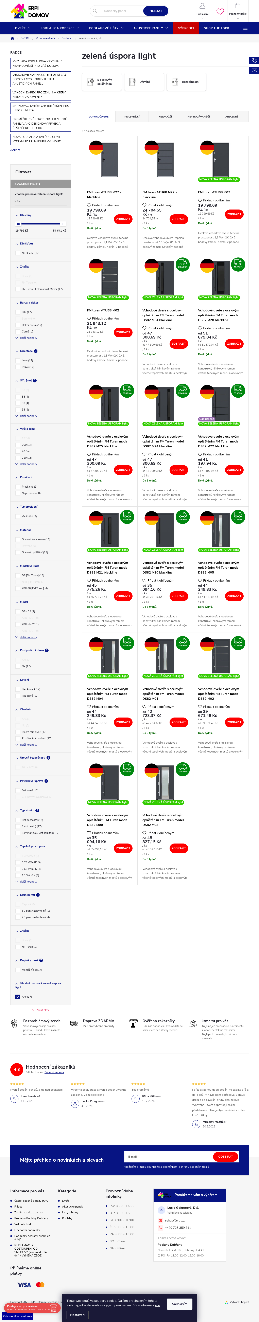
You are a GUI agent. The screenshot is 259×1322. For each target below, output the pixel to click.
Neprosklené (31, 493)
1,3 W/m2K (30, 856)
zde (157, 1305)
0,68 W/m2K (31, 869)
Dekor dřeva (31, 325)
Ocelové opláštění (34, 552)
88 (25, 397)
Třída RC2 (29, 767)
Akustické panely (72, 1206)
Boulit (27, 276)
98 (25, 410)
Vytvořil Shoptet (239, 1302)
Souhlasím (179, 1304)
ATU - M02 (30, 624)
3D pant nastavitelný (36, 911)
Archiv (15, 149)
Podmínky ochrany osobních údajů (32, 1237)
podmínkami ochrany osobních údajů (186, 1167)
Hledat (156, 11)
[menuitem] (23, 28)
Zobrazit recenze (54, 1072)
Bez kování (30, 689)
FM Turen (29, 283)
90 (25, 403)
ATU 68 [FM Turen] (34, 588)
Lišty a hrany (70, 1212)
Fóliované (30, 790)
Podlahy (67, 1218)
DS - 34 (28, 611)
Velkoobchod (22, 1224)
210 (26, 458)
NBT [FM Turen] (33, 582)
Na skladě (30, 253)
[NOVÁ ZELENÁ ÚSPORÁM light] (221, 160)
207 (26, 451)
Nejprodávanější (199, 116)
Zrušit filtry (42, 1010)
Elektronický (31, 826)
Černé (28, 331)
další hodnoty (28, 338)
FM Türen (29, 947)
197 (26, 438)
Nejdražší (165, 116)
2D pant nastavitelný (35, 917)
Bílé (26, 312)
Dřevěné (28, 546)
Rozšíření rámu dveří (36, 738)
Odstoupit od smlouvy (17, 1316)
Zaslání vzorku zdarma (28, 1212)
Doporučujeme (98, 116)
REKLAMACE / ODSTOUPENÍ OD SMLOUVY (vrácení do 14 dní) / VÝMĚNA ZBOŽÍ (30, 1250)
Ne (26, 666)
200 (26, 445)
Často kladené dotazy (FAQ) (31, 1201)
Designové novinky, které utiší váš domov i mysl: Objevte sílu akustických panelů (39, 79)
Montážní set (31, 970)
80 (25, 390)
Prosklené (29, 487)
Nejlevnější (131, 116)
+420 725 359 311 (178, 1228)
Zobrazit (123, 219)
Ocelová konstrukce (35, 539)
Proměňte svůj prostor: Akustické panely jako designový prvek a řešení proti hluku (40, 123)
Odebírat (225, 1157)
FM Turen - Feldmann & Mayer (42, 289)
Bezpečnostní (32, 820)
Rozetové (30, 696)
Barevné (28, 319)
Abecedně (231, 116)
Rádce (18, 1207)
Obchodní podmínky (27, 1230)
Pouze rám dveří (34, 732)
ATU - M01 (30, 618)
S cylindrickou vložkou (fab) (40, 833)
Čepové (28, 904)
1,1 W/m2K (30, 875)
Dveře (65, 1200)
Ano (19, 201)
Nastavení (77, 1315)
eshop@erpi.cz (175, 1220)
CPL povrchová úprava (37, 797)
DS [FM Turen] (32, 575)
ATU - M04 (30, 631)
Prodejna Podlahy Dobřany (31, 1218)
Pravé (27, 367)
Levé (27, 360)
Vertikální (29, 516)
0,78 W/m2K (31, 862)
